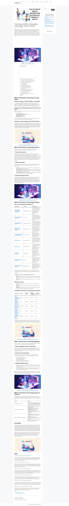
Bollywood (37, 1)
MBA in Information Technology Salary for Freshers (27, 93)
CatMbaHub (17, 2)
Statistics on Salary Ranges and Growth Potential (27, 81)
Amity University (17, 246)
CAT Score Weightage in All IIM (29, 63)
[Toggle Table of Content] (34, 78)
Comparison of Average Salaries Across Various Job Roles (28, 80)
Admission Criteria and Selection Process (26, 87)
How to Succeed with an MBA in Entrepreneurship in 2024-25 (29, 339)
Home (21, 1)
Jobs (29, 1)
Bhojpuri (51, 1)
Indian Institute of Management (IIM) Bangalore (17, 229)
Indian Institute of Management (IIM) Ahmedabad (17, 211)
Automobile (33, 1)
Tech (27, 1)
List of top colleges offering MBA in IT (26, 86)
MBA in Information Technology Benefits (25, 82)
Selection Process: (24, 88)
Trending (41, 1)
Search (46, 8)
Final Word (21, 94)
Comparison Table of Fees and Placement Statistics (28, 89)
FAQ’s (21, 95)
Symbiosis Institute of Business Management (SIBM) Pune (17, 311)
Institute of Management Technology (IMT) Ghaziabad (17, 316)
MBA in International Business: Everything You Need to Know (29, 390)
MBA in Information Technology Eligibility (25, 90)
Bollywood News (46, 1)
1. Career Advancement (24, 83)
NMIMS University (17, 240)
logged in (19, 499)
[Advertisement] (27, 42)
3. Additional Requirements (25, 92)
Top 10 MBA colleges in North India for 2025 (20, 493)
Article (24, 1)
